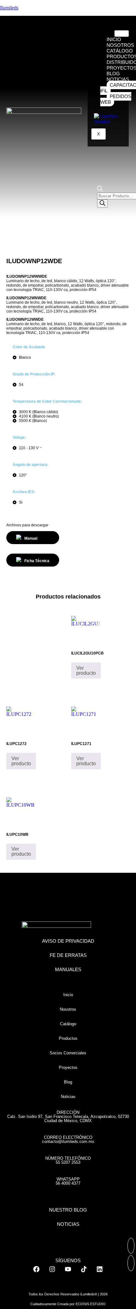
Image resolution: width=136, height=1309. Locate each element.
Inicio (68, 994)
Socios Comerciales (68, 1053)
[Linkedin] (99, 1269)
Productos (68, 1038)
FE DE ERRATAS (68, 955)
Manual (30, 538)
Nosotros (68, 1009)
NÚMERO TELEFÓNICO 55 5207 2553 (68, 1160)
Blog (68, 1082)
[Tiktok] (84, 1269)
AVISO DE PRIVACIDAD (68, 941)
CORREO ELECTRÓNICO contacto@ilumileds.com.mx (68, 1139)
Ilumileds (9, 7)
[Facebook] (36, 1269)
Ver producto (86, 670)
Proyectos (68, 1067)
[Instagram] (52, 1269)
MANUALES (68, 969)
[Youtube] (68, 1269)
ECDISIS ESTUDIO (91, 1304)
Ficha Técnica (36, 561)
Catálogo (68, 1023)
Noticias (68, 1096)
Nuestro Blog (68, 1210)
